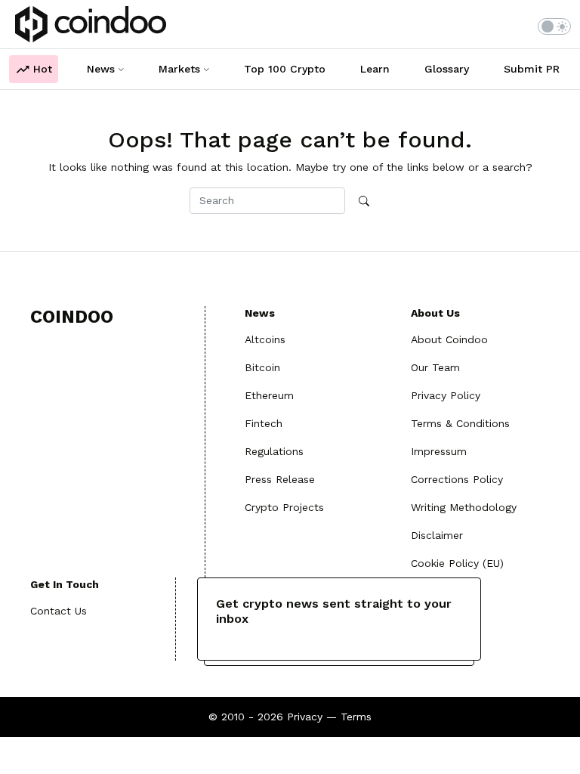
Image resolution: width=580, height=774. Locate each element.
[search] (364, 201)
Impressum (439, 451)
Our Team (435, 367)
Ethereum (269, 395)
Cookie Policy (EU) (457, 563)
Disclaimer (437, 535)
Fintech (263, 423)
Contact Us (58, 611)
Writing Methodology (464, 507)
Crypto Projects (284, 507)
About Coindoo (449, 339)
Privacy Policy (445, 395)
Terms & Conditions (460, 423)
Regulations (274, 451)
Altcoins (265, 339)
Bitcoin (262, 367)
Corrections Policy (457, 479)
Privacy (304, 717)
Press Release (280, 479)
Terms (356, 717)
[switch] (554, 26)
